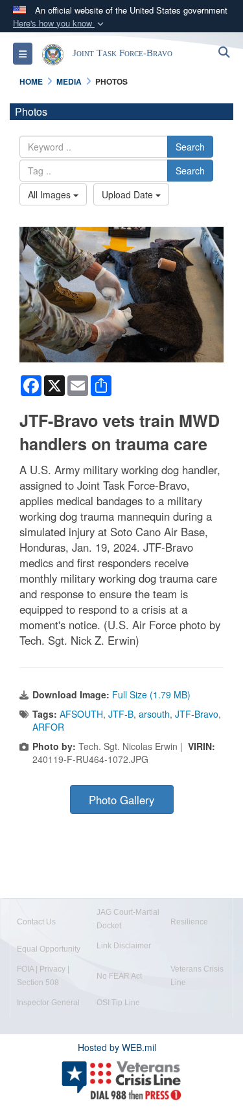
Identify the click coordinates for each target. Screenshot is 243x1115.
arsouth (154, 713)
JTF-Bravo (196, 713)
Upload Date (129, 194)
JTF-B (120, 713)
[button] (59, 23)
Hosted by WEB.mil (117, 1047)
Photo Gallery (121, 800)
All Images (50, 194)
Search (190, 146)
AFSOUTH (81, 713)
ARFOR (48, 726)
